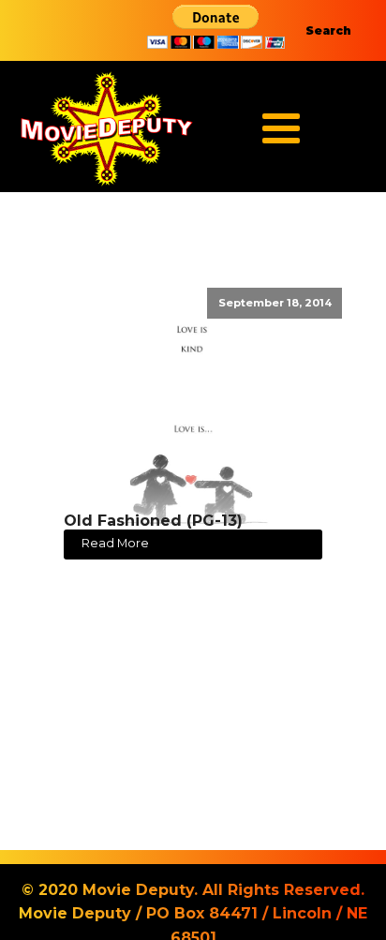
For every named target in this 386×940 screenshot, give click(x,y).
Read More (115, 543)
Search (328, 30)
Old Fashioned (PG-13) (153, 521)
